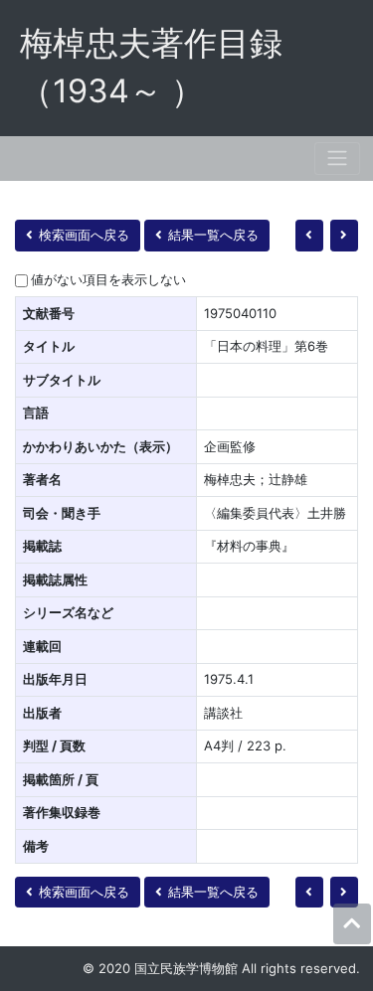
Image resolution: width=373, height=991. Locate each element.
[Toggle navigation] (337, 158)
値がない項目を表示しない (108, 279)
